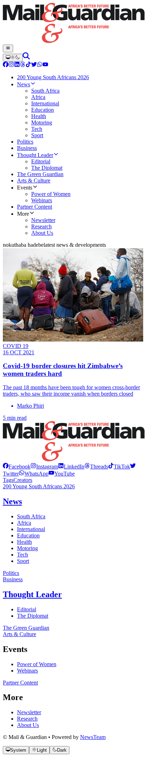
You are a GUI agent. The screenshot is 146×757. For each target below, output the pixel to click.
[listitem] (16, 467)
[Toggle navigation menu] (8, 48)
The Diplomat (32, 616)
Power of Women (36, 664)
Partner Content (20, 683)
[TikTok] (28, 65)
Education (28, 535)
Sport (23, 561)
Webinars (27, 671)
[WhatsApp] (40, 65)
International (31, 529)
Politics (11, 573)
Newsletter (29, 712)
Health (24, 542)
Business (13, 579)
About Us (28, 725)
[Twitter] (34, 65)
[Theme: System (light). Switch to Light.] (13, 58)
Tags (8, 480)
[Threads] (23, 65)
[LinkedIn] (17, 65)
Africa (24, 523)
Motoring (27, 548)
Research (27, 719)
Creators (22, 480)
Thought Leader (32, 594)
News (12, 501)
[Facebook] (6, 65)
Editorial (26, 609)
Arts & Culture (19, 634)
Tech (22, 555)
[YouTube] (45, 65)
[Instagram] (11, 65)
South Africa (31, 516)
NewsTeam (93, 737)
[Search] (26, 57)
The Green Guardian (26, 628)
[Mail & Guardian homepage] (73, 24)
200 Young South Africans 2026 (39, 486)
